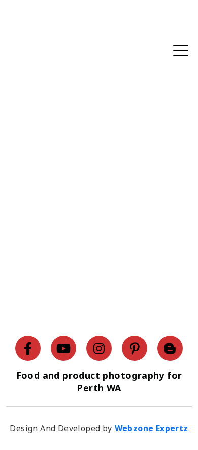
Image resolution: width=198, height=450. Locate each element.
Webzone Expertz (151, 428)
